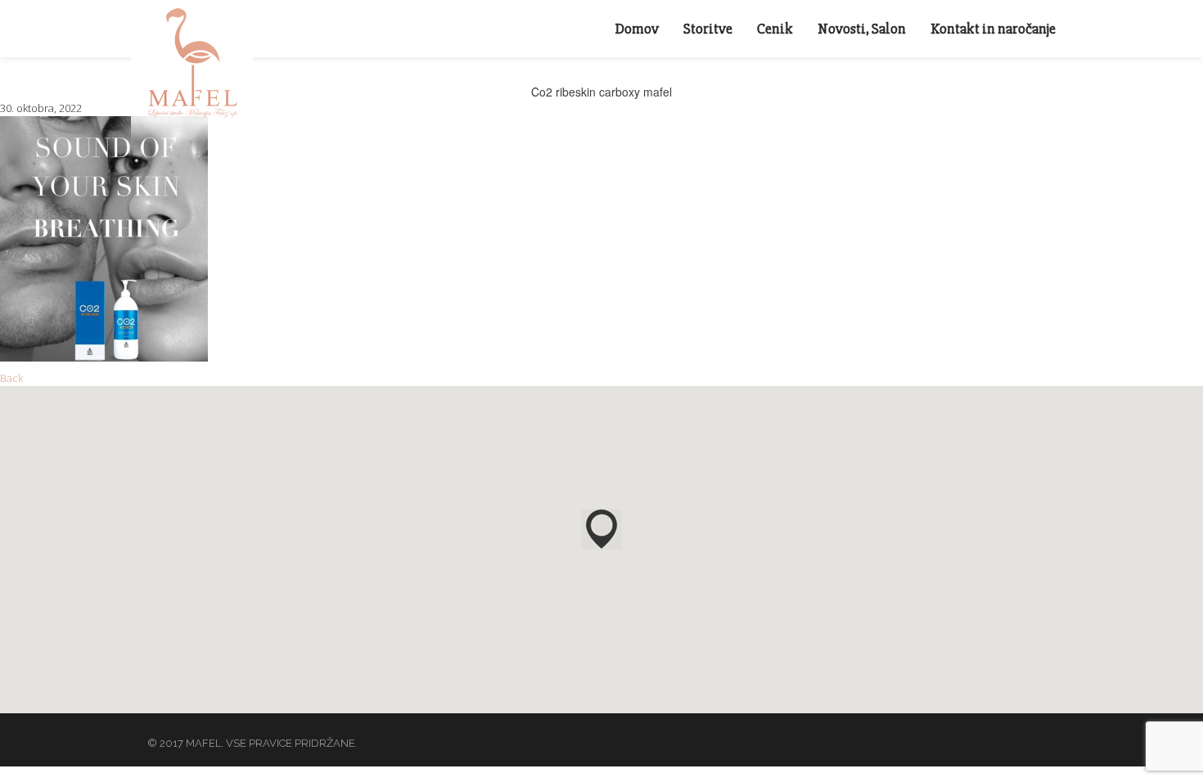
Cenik (775, 29)
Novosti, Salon (862, 29)
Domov (637, 29)
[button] (601, 529)
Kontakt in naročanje (993, 29)
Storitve (707, 29)
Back (11, 378)
